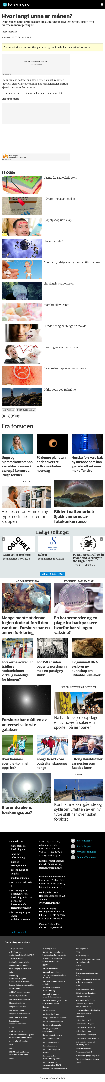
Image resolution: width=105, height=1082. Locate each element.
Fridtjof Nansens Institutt (19, 992)
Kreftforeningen (16, 1031)
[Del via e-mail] (17, 416)
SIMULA (79, 966)
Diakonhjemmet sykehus (19, 962)
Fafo (11, 972)
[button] (3, 539)
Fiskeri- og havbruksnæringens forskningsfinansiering (19, 978)
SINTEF (79, 969)
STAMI (78, 986)
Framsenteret (14, 988)
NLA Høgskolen (49, 948)
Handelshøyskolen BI (18, 996)
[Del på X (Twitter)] (8, 416)
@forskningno (84, 840)
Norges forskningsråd (52, 1025)
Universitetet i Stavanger (86, 1035)
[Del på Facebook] (4, 416)
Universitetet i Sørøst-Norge (87, 1038)
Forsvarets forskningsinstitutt (21, 985)
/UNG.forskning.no (86, 851)
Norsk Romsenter (50, 1046)
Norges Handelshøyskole (53, 1021)
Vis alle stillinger (52, 573)
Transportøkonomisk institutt (88, 1010)
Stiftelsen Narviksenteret (86, 993)
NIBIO (11, 1048)
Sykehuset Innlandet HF (85, 1000)
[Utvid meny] (102, 4)
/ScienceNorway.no (86, 857)
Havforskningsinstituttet (19, 999)
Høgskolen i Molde (17, 1003)
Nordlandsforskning (51, 1014)
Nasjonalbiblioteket (51, 968)
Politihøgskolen (82, 948)
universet (8, 410)
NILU (11, 1058)
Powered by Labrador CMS (52, 1078)
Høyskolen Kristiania (18, 1017)
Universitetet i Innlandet (86, 1027)
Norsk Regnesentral (51, 1042)
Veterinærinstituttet (84, 1052)
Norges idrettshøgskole (52, 1035)
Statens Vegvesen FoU (85, 989)
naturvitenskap (26, 410)
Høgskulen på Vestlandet (19, 1014)
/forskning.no (83, 846)
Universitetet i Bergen (85, 1024)
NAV (11, 1045)
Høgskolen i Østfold (17, 1007)
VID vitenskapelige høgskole (87, 1055)
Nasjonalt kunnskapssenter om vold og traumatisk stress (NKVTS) (54, 975)
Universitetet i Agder (84, 1020)
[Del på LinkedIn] (13, 416)
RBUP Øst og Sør (82, 956)
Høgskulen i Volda (16, 1010)
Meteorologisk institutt (18, 1041)
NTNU (45, 965)
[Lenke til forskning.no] (49, 3)
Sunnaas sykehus (83, 997)
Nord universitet (49, 1011)
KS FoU (12, 1027)
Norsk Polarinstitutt (51, 1038)
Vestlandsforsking (83, 1048)
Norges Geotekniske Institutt (54, 1018)
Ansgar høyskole (16, 948)
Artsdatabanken (16, 958)
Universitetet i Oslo (83, 1031)
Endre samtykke (19, 932)
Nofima (46, 1007)
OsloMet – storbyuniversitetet (55, 1069)
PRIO (78, 952)
